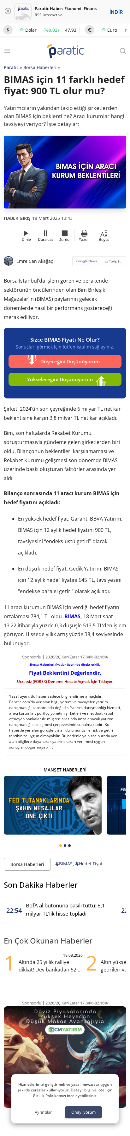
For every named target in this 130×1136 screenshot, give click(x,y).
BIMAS (64, 864)
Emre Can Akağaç (34, 261)
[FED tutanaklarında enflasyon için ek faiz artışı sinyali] (53, 805)
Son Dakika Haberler (41, 884)
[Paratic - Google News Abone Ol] (99, 263)
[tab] (60, 845)
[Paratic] (65, 51)
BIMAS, (73, 616)
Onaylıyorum (83, 1112)
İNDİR (116, 12)
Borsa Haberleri (39, 67)
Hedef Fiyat (89, 864)
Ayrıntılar (43, 1112)
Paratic (11, 67)
